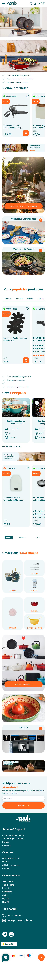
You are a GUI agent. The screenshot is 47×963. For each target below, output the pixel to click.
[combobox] (9, 944)
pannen (8, 299)
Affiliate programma (11, 865)
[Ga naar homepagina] (12, 3)
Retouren (6, 845)
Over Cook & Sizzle (10, 858)
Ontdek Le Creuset (23, 684)
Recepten (6, 888)
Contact (5, 868)
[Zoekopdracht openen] (39, 3)
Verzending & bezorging (13, 838)
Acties (5, 895)
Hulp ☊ (5, 902)
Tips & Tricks (8, 885)
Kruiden (30, 299)
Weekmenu (7, 881)
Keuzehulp (7, 891)
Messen (19, 299)
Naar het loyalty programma (23, 206)
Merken (5, 861)
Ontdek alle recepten (11, 446)
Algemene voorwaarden (13, 835)
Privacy (5, 842)
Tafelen (41, 299)
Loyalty (5, 898)
